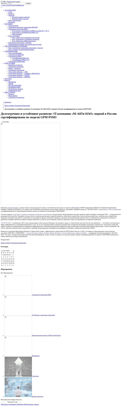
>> (13, 250)
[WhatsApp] (19, 402)
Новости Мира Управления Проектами (17, 105)
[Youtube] (4, 402)
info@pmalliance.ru (18, 5)
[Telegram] (3, 402)
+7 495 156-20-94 (6, 5)
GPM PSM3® (75, 208)
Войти (26, 5)
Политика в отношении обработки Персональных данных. (20, 404)
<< (2, 250)
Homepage (8, 102)
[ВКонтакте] (1, 402)
